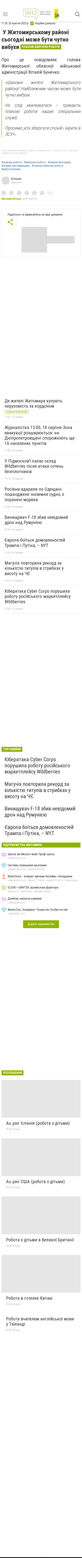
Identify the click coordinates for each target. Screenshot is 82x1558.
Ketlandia (16, 179)
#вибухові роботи (35, 162)
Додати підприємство (41, 924)
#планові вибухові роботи (47, 166)
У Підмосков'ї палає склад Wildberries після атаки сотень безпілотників (34, 466)
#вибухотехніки (11, 169)
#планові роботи (12, 162)
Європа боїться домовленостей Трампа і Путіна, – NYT (35, 542)
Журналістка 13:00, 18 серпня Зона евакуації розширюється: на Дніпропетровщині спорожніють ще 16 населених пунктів (40, 435)
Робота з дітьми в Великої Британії (40, 1239)
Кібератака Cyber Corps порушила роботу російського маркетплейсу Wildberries (38, 596)
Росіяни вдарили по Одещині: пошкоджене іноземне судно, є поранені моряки (34, 494)
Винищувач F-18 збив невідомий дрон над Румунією (36, 520)
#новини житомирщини (16, 166)
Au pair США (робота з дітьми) (35, 1181)
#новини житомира (59, 162)
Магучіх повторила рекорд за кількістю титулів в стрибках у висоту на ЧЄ (34, 568)
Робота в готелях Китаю (29, 1298)
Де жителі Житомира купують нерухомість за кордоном (33, 403)
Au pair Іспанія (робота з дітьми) (38, 1123)
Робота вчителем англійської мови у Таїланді (40, 1321)
